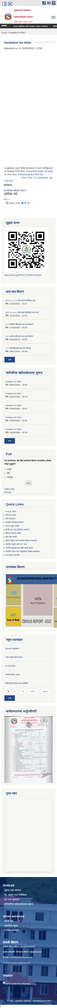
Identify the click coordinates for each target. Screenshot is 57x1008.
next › (33, 691)
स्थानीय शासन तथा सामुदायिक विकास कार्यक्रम (22, 551)
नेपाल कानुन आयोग (12, 526)
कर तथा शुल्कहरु (12, 872)
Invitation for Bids (13, 381)
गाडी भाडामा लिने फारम (13, 657)
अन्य (9, 359)
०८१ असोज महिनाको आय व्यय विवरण (19, 336)
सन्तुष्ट (9, 469)
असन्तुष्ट (10, 477)
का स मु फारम (10, 666)
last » (45, 691)
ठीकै (8, 473)
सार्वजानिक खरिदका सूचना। (15, 190)
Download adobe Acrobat (39, 171)
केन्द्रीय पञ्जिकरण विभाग (14, 522)
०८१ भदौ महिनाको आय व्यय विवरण (18, 348)
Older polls (9, 489)
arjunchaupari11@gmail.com (21, 930)
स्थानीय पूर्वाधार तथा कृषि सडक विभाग (19, 548)
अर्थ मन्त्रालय (10, 518)
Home (4, 32)
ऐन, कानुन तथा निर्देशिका (15, 867)
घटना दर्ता (8, 893)
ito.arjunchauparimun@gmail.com (16, 936)
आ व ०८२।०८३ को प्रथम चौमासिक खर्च (20, 300)
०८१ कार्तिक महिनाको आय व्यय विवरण (19, 324)
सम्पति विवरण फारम (12, 674)
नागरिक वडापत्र (11, 903)
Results (7, 492)
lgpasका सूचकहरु (12, 648)
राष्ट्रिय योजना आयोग (13, 533)
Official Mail (10, 515)
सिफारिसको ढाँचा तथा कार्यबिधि (16, 683)
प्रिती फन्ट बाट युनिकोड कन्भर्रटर (17, 529)
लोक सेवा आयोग (11, 537)
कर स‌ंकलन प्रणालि (12, 555)
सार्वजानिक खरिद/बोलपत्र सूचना (18, 877)
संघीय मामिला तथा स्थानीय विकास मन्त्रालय (21, 540)
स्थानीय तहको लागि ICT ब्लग (16, 544)
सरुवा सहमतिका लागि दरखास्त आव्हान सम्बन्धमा (23, 26)
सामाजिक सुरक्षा (11, 898)
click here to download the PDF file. (25, 174)
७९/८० (7, 199)
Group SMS (10, 511)
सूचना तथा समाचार (12, 863)
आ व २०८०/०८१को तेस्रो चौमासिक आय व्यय (21, 312)
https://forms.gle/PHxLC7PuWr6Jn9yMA (22, 275)
